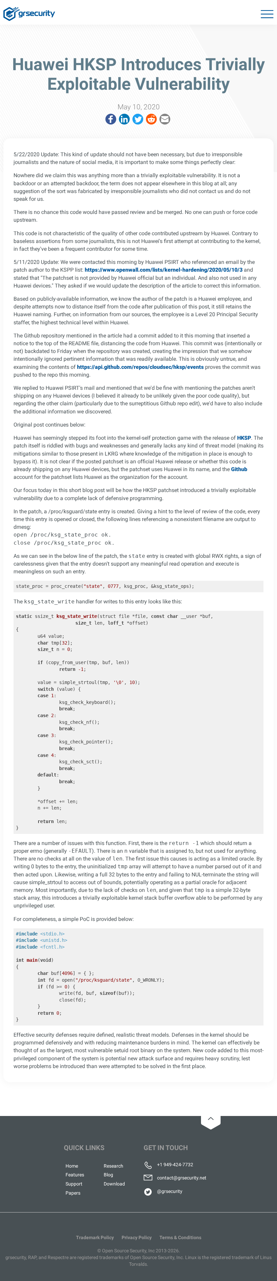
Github (239, 469)
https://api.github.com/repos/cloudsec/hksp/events (140, 367)
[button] (110, 119)
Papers (73, 1193)
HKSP (244, 438)
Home (72, 1166)
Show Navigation (266, 15)
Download (114, 1184)
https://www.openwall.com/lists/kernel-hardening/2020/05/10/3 (164, 270)
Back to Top (211, 1118)
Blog (108, 1174)
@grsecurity (169, 1191)
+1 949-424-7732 (175, 1164)
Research (113, 1166)
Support (74, 1184)
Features (75, 1174)
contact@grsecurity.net (181, 1177)
